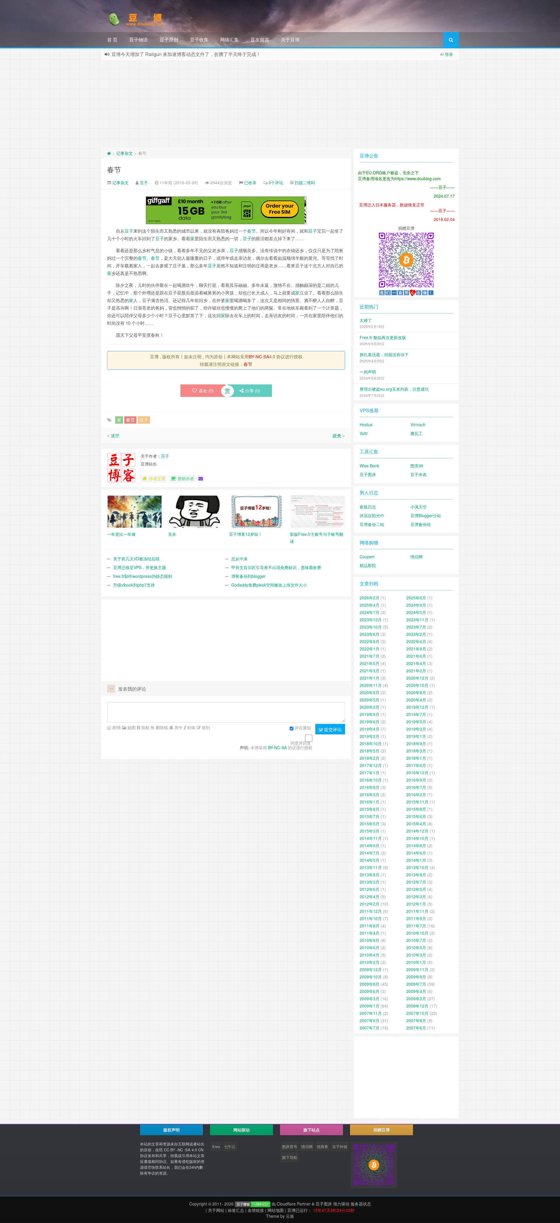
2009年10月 (371, 977)
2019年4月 (369, 729)
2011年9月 (416, 918)
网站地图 (275, 1210)
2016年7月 (416, 787)
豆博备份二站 (372, 524)
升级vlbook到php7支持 (134, 585)
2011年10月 (371, 918)
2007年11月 (371, 1013)
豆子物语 (138, 39)
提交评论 (332, 729)
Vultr (364, 433)
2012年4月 (369, 896)
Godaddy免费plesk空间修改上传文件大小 (269, 585)
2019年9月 (369, 714)
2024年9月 (416, 605)
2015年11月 (417, 802)
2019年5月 (416, 721)
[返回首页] (109, 153)
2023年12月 (371, 619)
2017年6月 (416, 765)
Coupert (367, 556)
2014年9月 (369, 845)
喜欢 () (206, 390)
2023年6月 (369, 634)
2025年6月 (416, 598)
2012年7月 (416, 882)
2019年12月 (417, 707)
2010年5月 (416, 947)
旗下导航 (289, 1157)
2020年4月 (416, 700)
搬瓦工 (416, 433)
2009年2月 (416, 998)
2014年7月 (369, 853)
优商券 (322, 1146)
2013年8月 (416, 875)
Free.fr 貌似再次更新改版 (383, 337)
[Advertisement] (280, 104)
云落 (290, 1216)
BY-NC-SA (259, 356)
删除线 (161, 727)
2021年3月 (369, 670)
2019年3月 (416, 729)
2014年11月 (371, 838)
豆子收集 (199, 39)
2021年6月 (416, 656)
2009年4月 (416, 991)
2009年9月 (416, 977)
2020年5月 (369, 700)
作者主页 (157, 478)
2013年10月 (417, 867)
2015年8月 (416, 809)
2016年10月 (371, 780)
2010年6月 (369, 947)
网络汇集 (229, 39)
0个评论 (276, 182)
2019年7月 (416, 714)
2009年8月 (369, 984)
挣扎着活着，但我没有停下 (384, 354)
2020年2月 (369, 707)
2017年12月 (371, 765)
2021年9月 (416, 649)
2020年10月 (417, 685)
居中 (178, 727)
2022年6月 (416, 641)
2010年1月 (416, 962)
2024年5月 (416, 612)
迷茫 (115, 435)
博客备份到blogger (248, 576)
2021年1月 (369, 678)
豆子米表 (418, 474)
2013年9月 (369, 875)
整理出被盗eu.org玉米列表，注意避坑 (394, 389)
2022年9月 (369, 641)
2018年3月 (416, 751)
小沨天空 (418, 507)
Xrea (216, 1146)
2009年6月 (369, 991)
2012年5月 (416, 889)
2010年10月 (417, 933)
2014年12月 (417, 831)
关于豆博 (290, 39)
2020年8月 (416, 692)
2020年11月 (371, 685)
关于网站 (216, 1210)
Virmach (418, 424)
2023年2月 (416, 634)
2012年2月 (369, 904)
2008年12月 (417, 1006)
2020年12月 (417, 678)
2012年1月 (416, 904)
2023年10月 (371, 627)
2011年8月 (369, 926)
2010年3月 (416, 955)
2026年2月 (369, 598)
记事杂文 (124, 153)
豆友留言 (260, 39)
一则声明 (368, 372)
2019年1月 (416, 736)
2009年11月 (417, 969)
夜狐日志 (368, 507)
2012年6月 (369, 889)
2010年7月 (416, 940)
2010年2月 (369, 962)
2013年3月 (369, 882)
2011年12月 (371, 911)
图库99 (416, 466)
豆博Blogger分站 (425, 515)
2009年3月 (369, 998)
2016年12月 (417, 772)
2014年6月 (416, 853)
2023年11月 (417, 619)
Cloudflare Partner (294, 1204)
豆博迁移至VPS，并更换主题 (139, 567)
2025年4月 (369, 605)
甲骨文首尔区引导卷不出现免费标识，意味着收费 (276, 567)
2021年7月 (369, 656)
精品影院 (368, 565)
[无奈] (196, 511)
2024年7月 (369, 612)
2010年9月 (369, 940)
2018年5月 (369, 751)
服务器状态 (361, 1204)
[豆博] (252, 1204)
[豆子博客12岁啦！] (257, 511)
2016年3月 (369, 794)
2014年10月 (417, 838)
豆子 (144, 182)
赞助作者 (186, 478)
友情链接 (256, 1210)
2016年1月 (369, 802)
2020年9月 (369, 692)
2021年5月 (369, 663)
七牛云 (229, 1146)
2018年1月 (416, 758)
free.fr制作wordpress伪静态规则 (142, 576)
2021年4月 (416, 663)
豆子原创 (169, 39)
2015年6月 (416, 816)
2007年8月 (416, 1020)
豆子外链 (339, 1146)
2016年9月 (416, 780)
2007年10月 (417, 1013)
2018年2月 (369, 758)
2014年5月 (369, 860)
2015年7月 (369, 816)
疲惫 (336, 435)
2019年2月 (369, 736)
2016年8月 (369, 787)
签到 (205, 727)
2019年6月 (369, 721)
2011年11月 (417, 911)
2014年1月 (416, 860)
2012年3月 (416, 896)
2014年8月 (416, 845)
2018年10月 (371, 743)
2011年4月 (369, 933)
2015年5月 (369, 824)
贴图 (131, 727)
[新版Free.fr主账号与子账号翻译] (317, 511)
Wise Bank (369, 466)
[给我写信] (201, 478)
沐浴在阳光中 (372, 515)
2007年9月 (369, 1020)
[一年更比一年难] (135, 511)
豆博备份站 (420, 524)
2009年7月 (416, 984)
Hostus (366, 424)
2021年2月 (416, 670)
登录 (449, 54)
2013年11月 (371, 867)
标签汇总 (236, 1210)
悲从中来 (239, 559)
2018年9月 (416, 743)
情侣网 (416, 556)
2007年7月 (369, 1028)
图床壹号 (289, 1146)
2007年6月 (416, 1028)
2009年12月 (371, 969)
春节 (114, 169)
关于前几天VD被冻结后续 (136, 559)
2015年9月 (369, 809)
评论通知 (303, 728)
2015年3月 (369, 831)
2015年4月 (416, 824)
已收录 (250, 182)
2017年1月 (369, 772)
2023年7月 (416, 627)
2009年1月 (369, 1006)
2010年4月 (369, 955)
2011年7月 (416, 926)
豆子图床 (368, 474)
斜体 (190, 727)
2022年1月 (369, 649)
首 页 (112, 39)
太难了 (366, 320)
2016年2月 (416, 794)
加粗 (144, 727)
